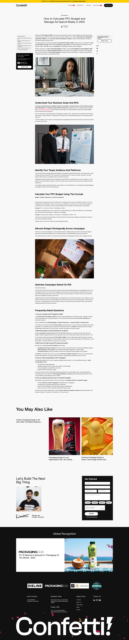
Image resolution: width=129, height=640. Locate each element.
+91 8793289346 (31, 599)
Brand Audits (79, 604)
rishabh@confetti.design (32, 601)
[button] (80, 5)
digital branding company (44, 109)
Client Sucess (96, 5)
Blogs (77, 607)
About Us (88, 5)
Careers (78, 609)
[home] (21, 5)
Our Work (70, 5)
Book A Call (108, 5)
